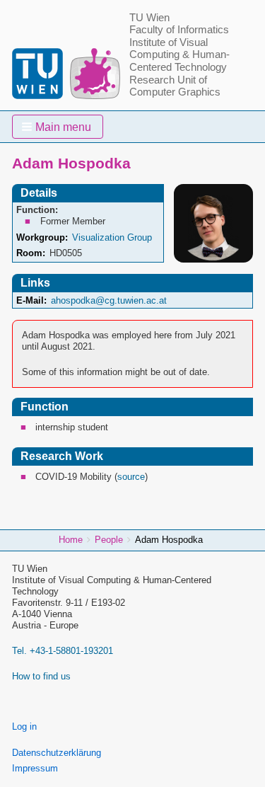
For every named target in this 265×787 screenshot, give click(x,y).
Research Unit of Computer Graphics (174, 86)
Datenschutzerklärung (56, 752)
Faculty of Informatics (179, 29)
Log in (24, 726)
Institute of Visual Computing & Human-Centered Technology (179, 55)
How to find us (41, 676)
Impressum (35, 768)
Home (71, 539)
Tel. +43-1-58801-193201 (62, 650)
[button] (57, 127)
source (131, 476)
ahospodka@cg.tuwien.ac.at (109, 300)
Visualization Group (112, 237)
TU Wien (149, 17)
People (109, 539)
